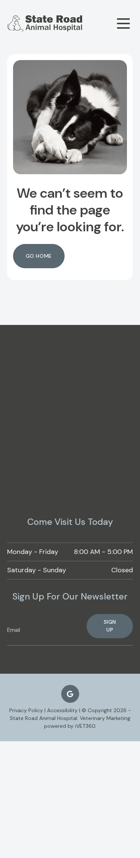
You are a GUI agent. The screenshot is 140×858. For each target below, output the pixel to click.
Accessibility (62, 710)
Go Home (39, 256)
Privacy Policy (26, 710)
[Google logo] (70, 694)
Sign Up (110, 626)
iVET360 (85, 726)
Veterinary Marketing (105, 718)
